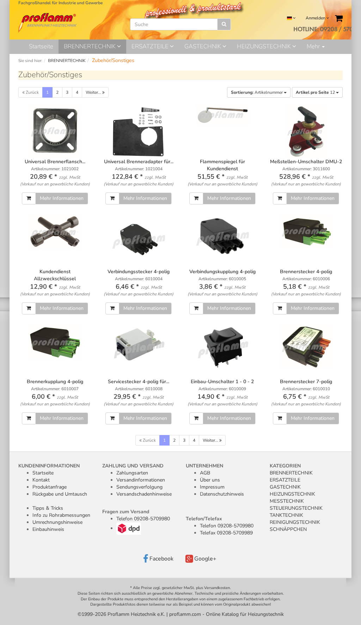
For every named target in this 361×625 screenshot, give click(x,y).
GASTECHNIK (203, 46)
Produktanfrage (49, 487)
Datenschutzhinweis (222, 494)
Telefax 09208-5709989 (226, 532)
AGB (205, 473)
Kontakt (41, 480)
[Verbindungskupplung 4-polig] (222, 236)
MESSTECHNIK (287, 501)
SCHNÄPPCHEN (288, 529)
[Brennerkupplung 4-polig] (55, 342)
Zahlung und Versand (133, 465)
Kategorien (285, 465)
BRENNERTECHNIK (90, 46)
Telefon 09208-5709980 (143, 518)
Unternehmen (204, 465)
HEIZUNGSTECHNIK (264, 46)
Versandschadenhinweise (144, 494)
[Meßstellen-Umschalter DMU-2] (306, 131)
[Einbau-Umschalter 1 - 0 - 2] (222, 347)
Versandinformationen (140, 480)
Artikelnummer (257, 92)
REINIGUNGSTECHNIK (295, 522)
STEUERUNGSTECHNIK (296, 508)
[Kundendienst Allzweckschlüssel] (55, 232)
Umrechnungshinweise (57, 522)
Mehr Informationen (62, 198)
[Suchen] (224, 24)
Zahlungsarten (132, 473)
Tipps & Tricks (47, 508)
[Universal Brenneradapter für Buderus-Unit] (139, 131)
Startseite (41, 46)
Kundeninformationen (49, 465)
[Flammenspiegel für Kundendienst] (222, 115)
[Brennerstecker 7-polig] (306, 346)
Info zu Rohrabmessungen (61, 515)
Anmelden (316, 18)
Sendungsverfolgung (139, 487)
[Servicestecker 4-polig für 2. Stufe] (139, 344)
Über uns (210, 480)
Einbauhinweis (48, 529)
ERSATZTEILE (150, 46)
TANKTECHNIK (286, 515)
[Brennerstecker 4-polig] (306, 231)
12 (316, 92)
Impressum (212, 487)
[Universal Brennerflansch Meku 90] (55, 131)
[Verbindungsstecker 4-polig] (139, 239)
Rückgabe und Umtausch (59, 494)
